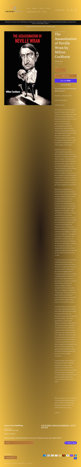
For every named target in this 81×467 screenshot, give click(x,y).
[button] (68, 10)
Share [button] (57, 412)
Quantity (57, 66)
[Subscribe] (32, 443)
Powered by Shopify (21, 463)
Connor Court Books (12, 463)
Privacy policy (30, 463)
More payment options (66, 84)
